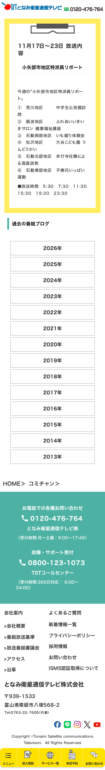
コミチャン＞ (44, 484)
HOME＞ (14, 484)
